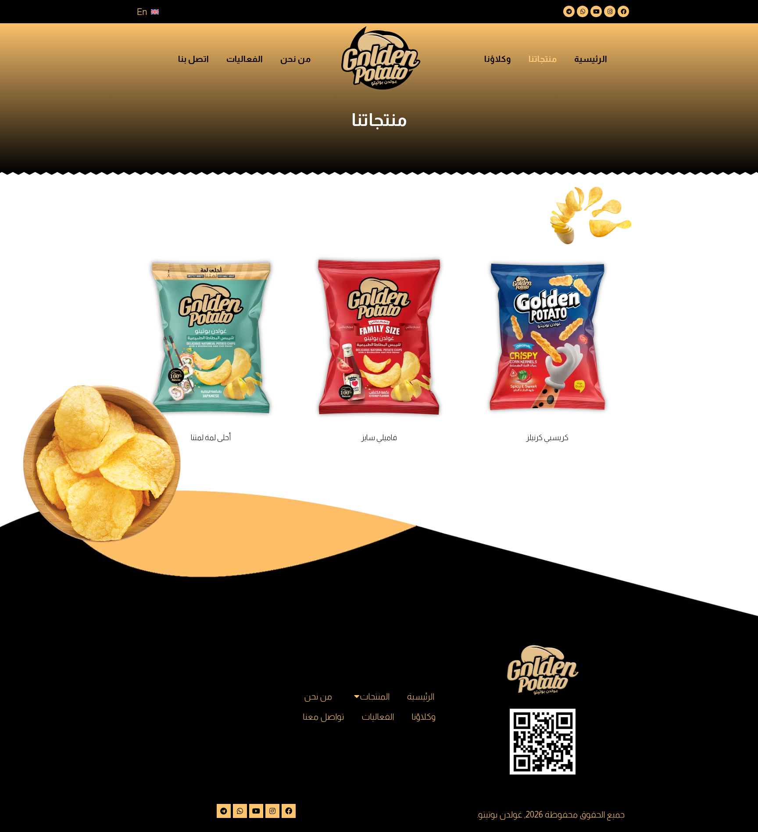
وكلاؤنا (497, 59)
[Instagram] (609, 11)
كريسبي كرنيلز (547, 437)
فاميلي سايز (379, 437)
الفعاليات (244, 59)
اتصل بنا (193, 59)
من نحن (295, 59)
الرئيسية (590, 59)
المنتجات (375, 696)
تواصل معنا (323, 716)
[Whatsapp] (582, 11)
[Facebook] (623, 11)
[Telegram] (569, 11)
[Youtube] (596, 11)
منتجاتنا (543, 59)
